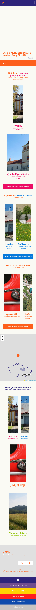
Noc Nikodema (18, 591)
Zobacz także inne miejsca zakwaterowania (18, 256)
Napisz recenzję (25, 563)
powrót (31, 58)
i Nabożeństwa (18, 607)
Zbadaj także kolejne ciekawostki (18, 326)
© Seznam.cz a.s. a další (32, 380)
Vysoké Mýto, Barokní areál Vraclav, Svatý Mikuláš (17, 54)
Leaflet (26, 380)
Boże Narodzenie (18, 602)
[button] (18, 356)
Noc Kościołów (18, 596)
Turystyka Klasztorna (18, 585)
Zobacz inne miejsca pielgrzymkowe (18, 186)
